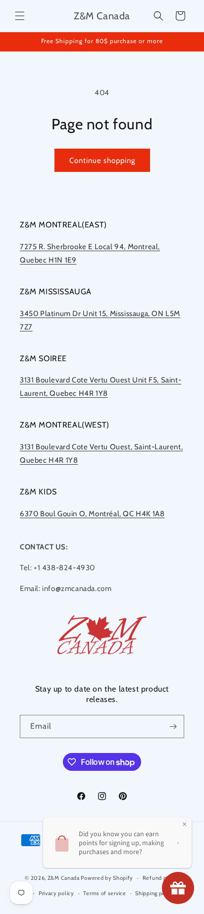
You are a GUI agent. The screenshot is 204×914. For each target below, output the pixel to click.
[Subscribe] (173, 726)
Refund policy (161, 877)
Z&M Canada (64, 877)
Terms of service (104, 893)
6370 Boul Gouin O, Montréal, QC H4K (86, 513)
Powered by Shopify (107, 877)
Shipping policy (155, 893)
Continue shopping (102, 160)
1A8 (159, 513)
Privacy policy (56, 893)
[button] (20, 16)
